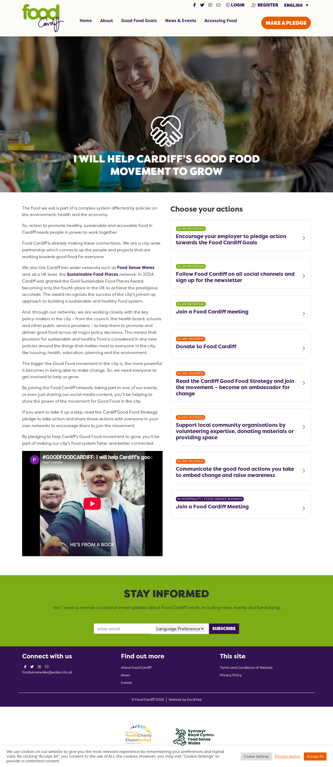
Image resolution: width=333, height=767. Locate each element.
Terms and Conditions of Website (246, 667)
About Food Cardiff (136, 667)
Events (126, 682)
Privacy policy (287, 756)
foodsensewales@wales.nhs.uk (47, 672)
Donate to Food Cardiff (206, 346)
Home (86, 20)
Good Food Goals (139, 20)
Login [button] (237, 5)
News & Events (180, 20)
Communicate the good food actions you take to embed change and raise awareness (235, 472)
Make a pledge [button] (286, 22)
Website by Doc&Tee (185, 699)
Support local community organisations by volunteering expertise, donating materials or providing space (235, 431)
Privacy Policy (231, 675)
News (125, 675)
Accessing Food (220, 20)
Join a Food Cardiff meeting (212, 312)
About (106, 20)
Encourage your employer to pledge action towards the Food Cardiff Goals (231, 239)
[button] (194, 5)
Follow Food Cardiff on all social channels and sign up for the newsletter (235, 277)
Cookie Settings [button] (256, 756)
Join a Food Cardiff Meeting (212, 506)
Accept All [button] (315, 756)
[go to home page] (43, 18)
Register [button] (267, 5)
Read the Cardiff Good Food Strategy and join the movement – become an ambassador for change (235, 387)
